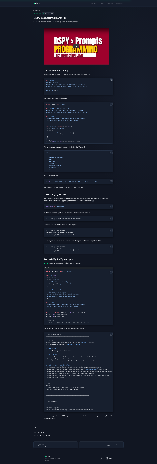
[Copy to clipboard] (111, 79)
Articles (94, 3)
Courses (110, 3)
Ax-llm (46, 263)
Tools (102, 3)
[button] (76, 46)
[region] (78, 372)
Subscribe (119, 3)
